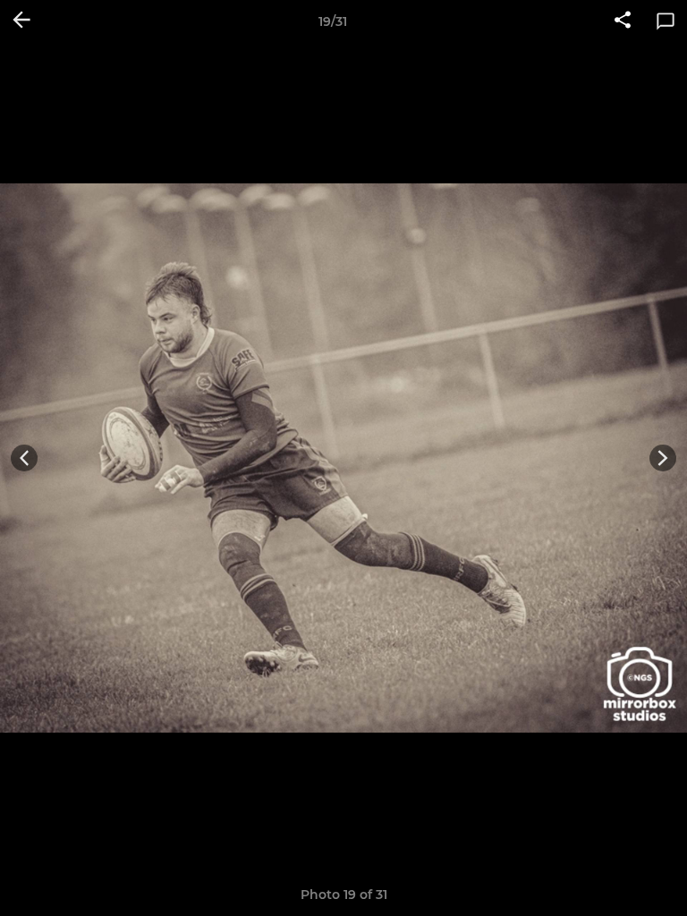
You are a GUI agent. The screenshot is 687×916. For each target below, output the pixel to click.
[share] (622, 21)
